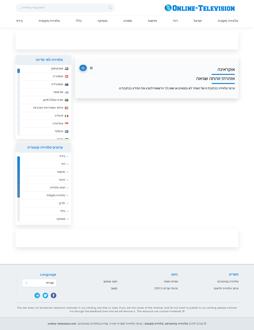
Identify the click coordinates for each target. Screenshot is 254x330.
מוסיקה (102, 21)
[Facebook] (53, 295)
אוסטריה (58, 76)
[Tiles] (91, 68)
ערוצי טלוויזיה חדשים (226, 288)
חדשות (152, 21)
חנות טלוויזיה (57, 187)
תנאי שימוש (110, 281)
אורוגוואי (58, 92)
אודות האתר (171, 281)
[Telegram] (37, 295)
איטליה (59, 115)
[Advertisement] (127, 40)
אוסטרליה (57, 84)
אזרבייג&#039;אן (53, 100)
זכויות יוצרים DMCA (166, 288)
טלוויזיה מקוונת (228, 21)
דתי (175, 21)
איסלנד (59, 131)
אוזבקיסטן (57, 68)
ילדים (62, 203)
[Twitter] (45, 295)
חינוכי (62, 179)
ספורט (127, 21)
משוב (114, 288)
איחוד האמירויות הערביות (48, 107)
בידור (19, 21)
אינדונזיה (58, 123)
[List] (83, 68)
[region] (43, 102)
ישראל (198, 21)
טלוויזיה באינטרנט (228, 281)
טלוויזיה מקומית (49, 21)
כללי (79, 21)
